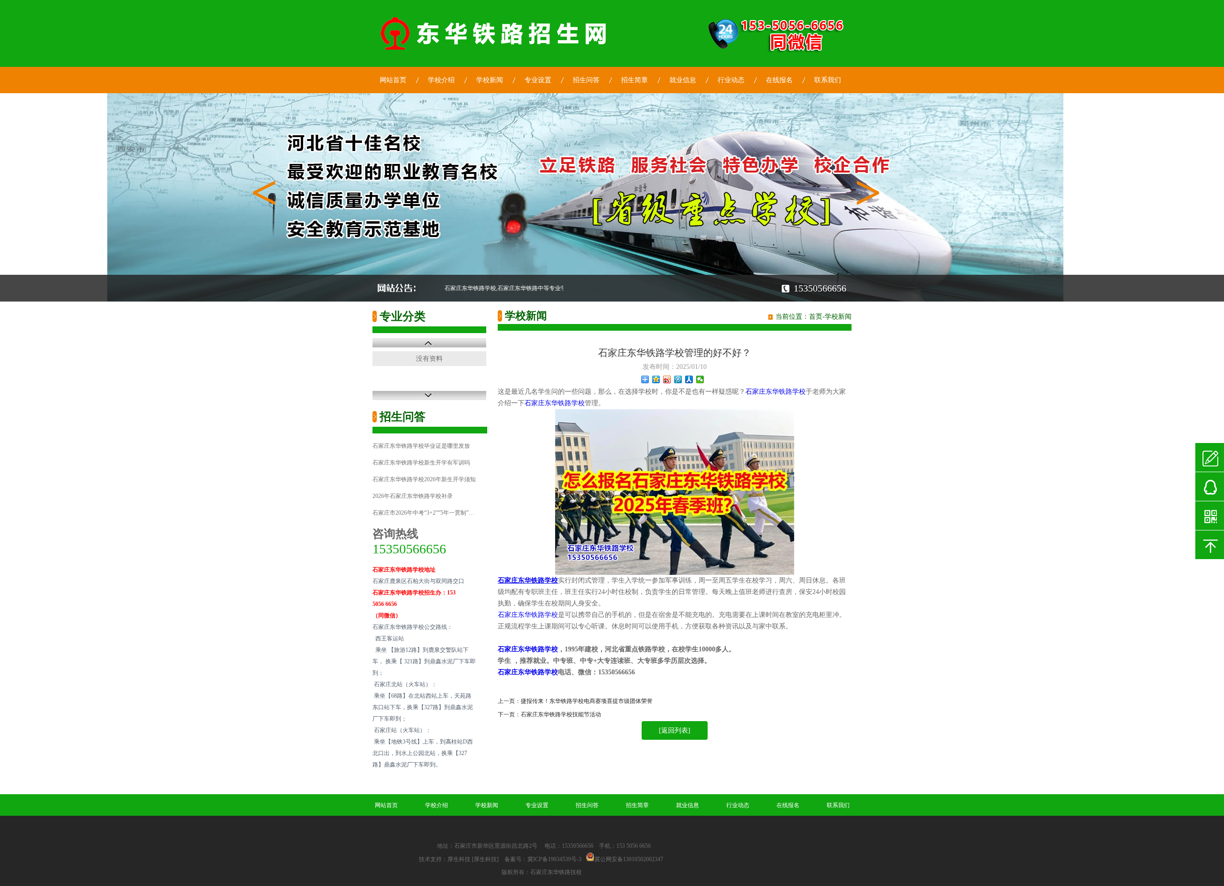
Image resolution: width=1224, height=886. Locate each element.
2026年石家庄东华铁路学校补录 (412, 496)
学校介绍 (441, 80)
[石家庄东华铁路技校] (495, 52)
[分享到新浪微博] (667, 379)
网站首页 (393, 80)
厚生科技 (459, 859)
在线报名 (779, 80)
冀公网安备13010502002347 (628, 859)
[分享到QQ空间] (656, 379)
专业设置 (538, 80)
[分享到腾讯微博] (678, 379)
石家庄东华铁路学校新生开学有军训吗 (421, 462)
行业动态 (731, 80)
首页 (815, 316)
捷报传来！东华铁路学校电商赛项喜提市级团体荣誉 (587, 701)
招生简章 (634, 80)
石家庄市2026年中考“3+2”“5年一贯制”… (423, 512)
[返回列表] (674, 730)
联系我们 (827, 80)
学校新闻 (489, 80)
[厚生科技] (485, 859)
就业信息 (682, 80)
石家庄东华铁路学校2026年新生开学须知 (424, 479)
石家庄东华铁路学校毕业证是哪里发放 (421, 446)
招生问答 (586, 80)
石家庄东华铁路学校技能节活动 (561, 714)
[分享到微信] (700, 379)
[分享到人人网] (689, 379)
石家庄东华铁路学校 (775, 391)
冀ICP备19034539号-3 (554, 859)
